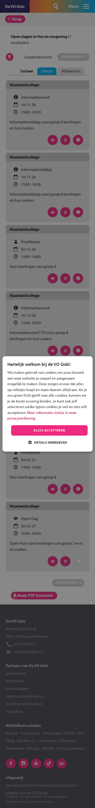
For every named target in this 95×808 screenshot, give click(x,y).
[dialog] (47, 404)
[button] (47, 442)
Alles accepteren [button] (49, 430)
